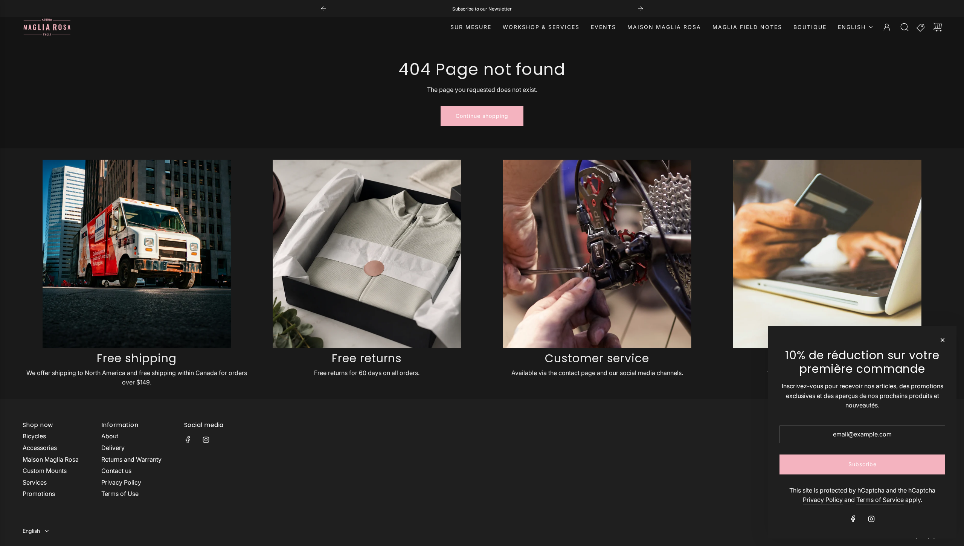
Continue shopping (482, 116)
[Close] (942, 340)
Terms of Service (880, 499)
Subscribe (862, 464)
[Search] (904, 27)
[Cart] (937, 27)
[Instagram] (206, 440)
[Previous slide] (323, 9)
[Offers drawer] (921, 27)
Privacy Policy (823, 499)
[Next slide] (641, 9)
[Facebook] (188, 440)
